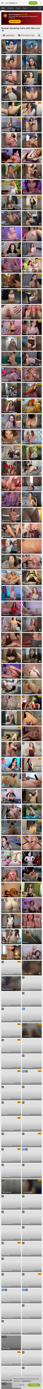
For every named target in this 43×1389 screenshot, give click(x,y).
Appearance (10, 35)
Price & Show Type (27, 35)
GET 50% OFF (14, 21)
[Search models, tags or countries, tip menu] (40, 8)
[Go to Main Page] (13, 3)
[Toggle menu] (2, 3)
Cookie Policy (26, 1381)
